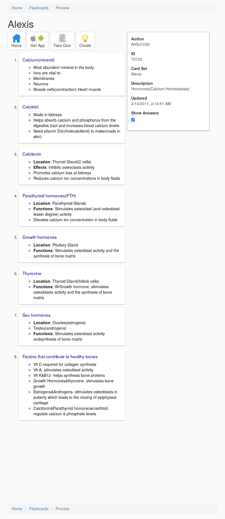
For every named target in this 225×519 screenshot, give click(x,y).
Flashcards (39, 7)
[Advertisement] (171, 184)
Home (17, 7)
